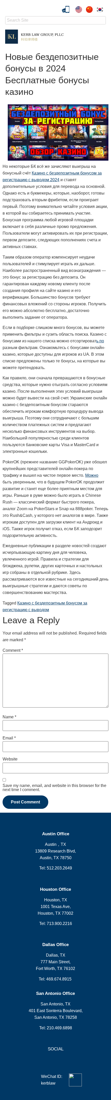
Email (9, 738)
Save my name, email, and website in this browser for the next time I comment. (54, 788)
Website (10, 759)
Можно (91, 475)
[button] (102, 36)
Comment (13, 650)
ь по (100, 341)
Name (9, 717)
